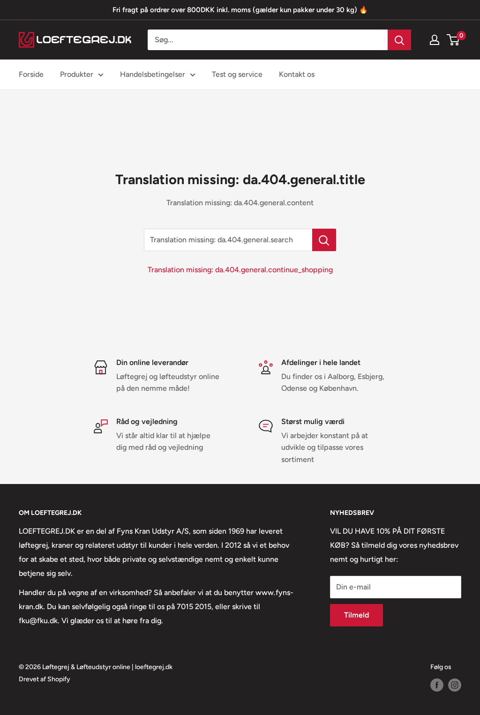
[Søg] (399, 40)
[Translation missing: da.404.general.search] (324, 240)
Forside (31, 74)
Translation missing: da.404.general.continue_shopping (240, 269)
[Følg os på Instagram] (454, 685)
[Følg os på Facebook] (436, 685)
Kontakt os (297, 74)
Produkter (76, 74)
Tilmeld (356, 615)
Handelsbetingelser (152, 74)
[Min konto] (434, 40)
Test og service (237, 74)
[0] (453, 39)
